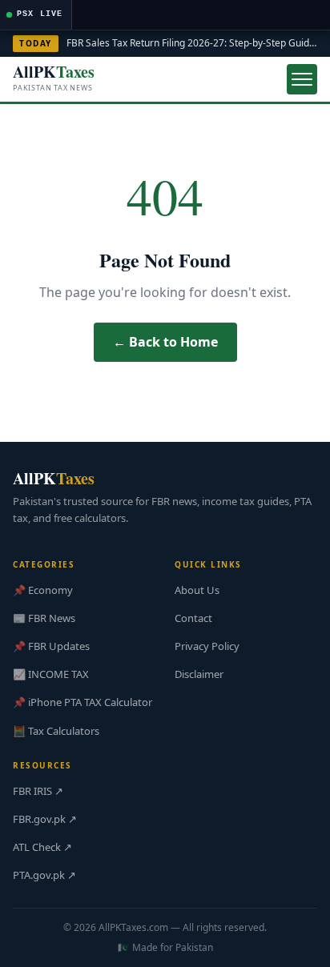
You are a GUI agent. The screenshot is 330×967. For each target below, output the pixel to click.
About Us (197, 590)
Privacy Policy (207, 646)
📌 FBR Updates (51, 646)
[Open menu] (302, 79)
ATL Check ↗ (42, 847)
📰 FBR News (44, 618)
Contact (193, 618)
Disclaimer (199, 674)
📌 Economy (43, 590)
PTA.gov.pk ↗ (44, 875)
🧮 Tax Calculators (56, 731)
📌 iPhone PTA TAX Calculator (82, 702)
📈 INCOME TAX (51, 674)
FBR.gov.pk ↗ (45, 819)
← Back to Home (165, 342)
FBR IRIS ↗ (38, 791)
